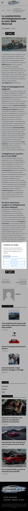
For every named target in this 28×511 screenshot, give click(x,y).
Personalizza (14, 260)
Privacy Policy (14, 256)
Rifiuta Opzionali (14, 262)
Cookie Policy (6, 256)
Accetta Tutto (14, 265)
